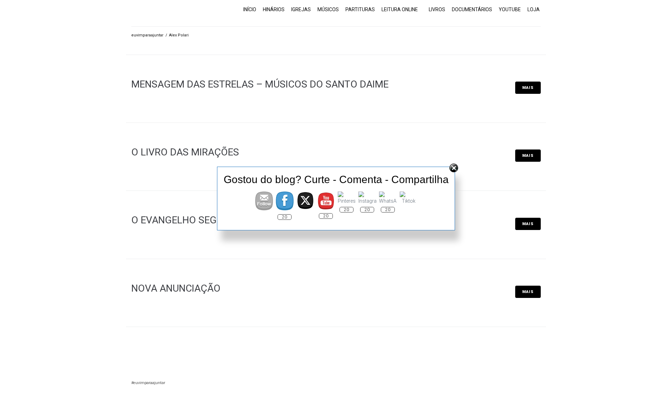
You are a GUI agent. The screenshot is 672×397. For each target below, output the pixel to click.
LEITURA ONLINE (400, 9)
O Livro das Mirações (185, 152)
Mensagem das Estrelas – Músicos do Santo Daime (259, 84)
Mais (528, 87)
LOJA (533, 9)
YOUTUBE (510, 9)
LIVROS (437, 9)
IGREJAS (301, 9)
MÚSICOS (328, 9)
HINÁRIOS (274, 9)
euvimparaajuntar (147, 35)
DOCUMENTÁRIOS (472, 9)
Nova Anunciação (175, 288)
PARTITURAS (360, 9)
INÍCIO (249, 9)
